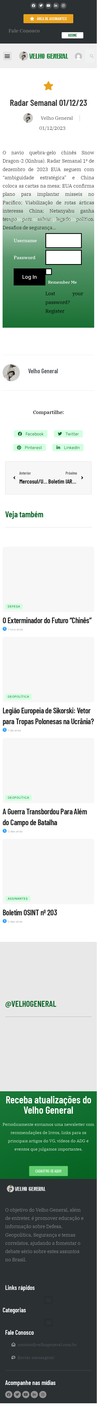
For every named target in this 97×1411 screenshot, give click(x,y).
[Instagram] (63, 6)
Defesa (14, 606)
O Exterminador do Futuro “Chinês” (47, 620)
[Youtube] (48, 6)
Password (24, 257)
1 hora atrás (15, 629)
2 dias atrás (14, 831)
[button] (7, 56)
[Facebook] (33, 6)
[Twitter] (41, 6)
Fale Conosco (24, 31)
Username (25, 240)
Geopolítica (18, 696)
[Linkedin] (56, 6)
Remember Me (62, 282)
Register (54, 311)
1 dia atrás (14, 730)
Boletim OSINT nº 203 (30, 912)
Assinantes (18, 898)
